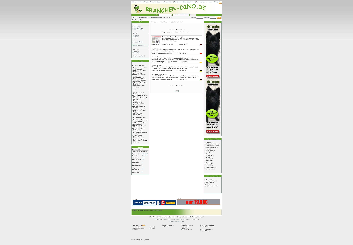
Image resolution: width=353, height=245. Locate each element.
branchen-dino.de (210, 150)
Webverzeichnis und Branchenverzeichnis (139, 93)
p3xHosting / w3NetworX (139, 70)
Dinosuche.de (185, 226)
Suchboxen (195, 217)
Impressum (209, 2)
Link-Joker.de (166, 226)
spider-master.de (210, 169)
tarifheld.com (209, 165)
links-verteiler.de (210, 182)
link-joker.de (209, 179)
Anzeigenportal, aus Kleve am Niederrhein (140, 96)
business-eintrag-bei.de (212, 147)
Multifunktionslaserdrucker (159, 74)
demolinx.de (209, 164)
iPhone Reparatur (157, 48)
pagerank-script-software (143, 239)
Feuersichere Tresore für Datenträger (172, 37)
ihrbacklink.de (209, 159)
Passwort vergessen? (139, 56)
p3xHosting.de (170, 219)
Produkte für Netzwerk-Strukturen (161, 57)
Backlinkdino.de (205, 231)
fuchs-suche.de (210, 155)
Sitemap (202, 217)
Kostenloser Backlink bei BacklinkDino (140, 98)
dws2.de (208, 152)
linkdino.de (209, 149)
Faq (197, 2)
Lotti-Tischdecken (138, 81)
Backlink (188, 217)
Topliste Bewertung (138, 29)
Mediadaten (217, 2)
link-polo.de (209, 157)
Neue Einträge (137, 27)
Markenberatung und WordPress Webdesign (139, 78)
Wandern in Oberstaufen (139, 80)
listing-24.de (209, 160)
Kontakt (202, 2)
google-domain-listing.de (212, 145)
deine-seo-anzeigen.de (212, 186)
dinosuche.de (209, 154)
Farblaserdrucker (156, 65)
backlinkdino (134, 239)
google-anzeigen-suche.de (213, 144)
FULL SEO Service (194, 219)
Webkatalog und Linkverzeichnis (137, 101)
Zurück (176, 90)
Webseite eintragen (139, 45)
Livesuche (136, 35)
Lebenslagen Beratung (139, 74)
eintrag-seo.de (209, 142)
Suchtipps (136, 36)
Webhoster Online (138, 76)
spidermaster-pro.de (211, 167)
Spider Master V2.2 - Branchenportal (138, 86)
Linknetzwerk (136, 51)
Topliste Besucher (138, 28)
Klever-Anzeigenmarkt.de (208, 226)
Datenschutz (177, 2)
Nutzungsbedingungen (189, 2)
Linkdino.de (185, 228)
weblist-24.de (209, 162)
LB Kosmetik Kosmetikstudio (137, 72)
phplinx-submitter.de (211, 181)
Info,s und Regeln (138, 42)
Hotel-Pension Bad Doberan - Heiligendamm (140, 68)
